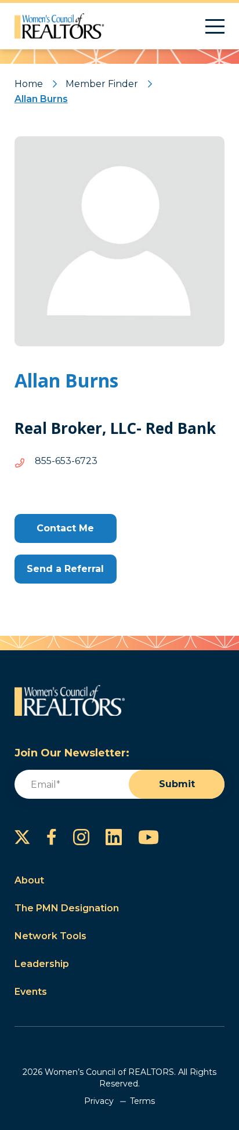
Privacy (99, 1101)
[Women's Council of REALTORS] (59, 26)
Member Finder (102, 83)
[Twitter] (22, 837)
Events (31, 991)
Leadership (42, 963)
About (29, 880)
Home (29, 83)
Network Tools (50, 935)
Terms (142, 1101)
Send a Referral (65, 568)
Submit (177, 783)
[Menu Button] (214, 26)
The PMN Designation (67, 908)
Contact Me (65, 528)
